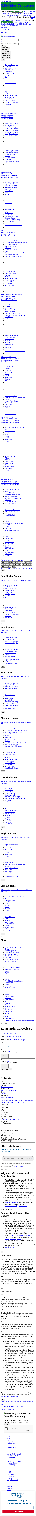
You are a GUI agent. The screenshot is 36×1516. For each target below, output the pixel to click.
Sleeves (7, 375)
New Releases (9, 543)
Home (6, 1016)
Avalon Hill (8, 214)
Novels (7, 491)
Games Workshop (10, 271)
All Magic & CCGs (7, 837)
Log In (22, 20)
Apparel (7, 526)
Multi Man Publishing (11, 216)
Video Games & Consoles (12, 510)
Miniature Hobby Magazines (13, 256)
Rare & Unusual (9, 538)
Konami (7, 399)
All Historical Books (11, 503)
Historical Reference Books (13, 498)
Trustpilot (10, 1488)
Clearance (8, 547)
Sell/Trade (4, 27)
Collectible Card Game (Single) (14, 1036)
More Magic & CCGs (11, 876)
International (11, 1443)
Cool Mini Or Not (10, 157)
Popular (7, 536)
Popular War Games (11, 184)
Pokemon (7, 368)
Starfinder (8, 75)
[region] (18, 1155)
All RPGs (4, 580)
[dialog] (18, 1326)
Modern (7, 192)
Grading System (12, 1463)
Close (3, 1400)
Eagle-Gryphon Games (12, 161)
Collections (4, 31)
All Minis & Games (7, 722)
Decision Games (10, 209)
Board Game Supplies (11, 128)
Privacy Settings (11, 1445)
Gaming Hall (5, 29)
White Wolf (8, 99)
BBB (9, 1490)
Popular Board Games (11, 123)
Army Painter (9, 461)
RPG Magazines (10, 73)
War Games (5, 49)
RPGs (3, 45)
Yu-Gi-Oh (8, 370)
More (3, 59)
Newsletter (10, 1476)
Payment (10, 1442)
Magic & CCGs (6, 55)
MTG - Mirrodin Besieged (26, 1020)
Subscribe (18, 1511)
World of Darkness (10, 68)
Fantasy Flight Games (11, 151)
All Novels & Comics (11, 501)
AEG (6, 163)
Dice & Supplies (6, 57)
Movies (7, 513)
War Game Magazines (11, 185)
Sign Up (6, 1424)
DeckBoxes (8, 377)
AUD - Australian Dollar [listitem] (21, 22)
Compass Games (10, 218)
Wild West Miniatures (11, 255)
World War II (9, 191)
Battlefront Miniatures (11, 335)
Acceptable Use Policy (17, 1166)
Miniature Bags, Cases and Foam (15, 315)
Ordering (10, 1440)
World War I (8, 189)
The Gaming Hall (12, 560)
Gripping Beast (9, 344)
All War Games (5, 676)
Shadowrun (8, 71)
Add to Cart (5, 1056)
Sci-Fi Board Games (11, 135)
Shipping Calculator (12, 1459)
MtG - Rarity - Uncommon (23, 1100)
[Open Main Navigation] (1, 559)
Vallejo (7, 458)
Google (9, 1486)
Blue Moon (8, 346)
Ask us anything (10, 1247)
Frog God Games (10, 100)
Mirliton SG (8, 347)
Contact (3, 20)
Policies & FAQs (12, 1456)
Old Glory (8, 340)
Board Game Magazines (12, 127)
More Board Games (11, 663)
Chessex (7, 465)
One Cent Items (9, 552)
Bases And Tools (10, 431)
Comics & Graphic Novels (13, 489)
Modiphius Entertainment (12, 102)
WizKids (7, 275)
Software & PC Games (12, 511)
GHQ (6, 334)
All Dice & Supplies (7, 890)
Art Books (8, 500)
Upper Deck (8, 403)
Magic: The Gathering (7, 1097)
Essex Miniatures (10, 337)
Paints (6, 318)
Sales (6, 550)
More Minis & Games (11, 768)
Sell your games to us (11, 1202)
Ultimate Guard (9, 466)
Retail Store (33, 17)
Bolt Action (8, 305)
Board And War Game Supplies (14, 427)
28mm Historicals (10, 311)
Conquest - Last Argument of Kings (15, 253)
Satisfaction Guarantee (14, 1461)
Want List (17, 20)
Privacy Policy (11, 1447)
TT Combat (8, 283)
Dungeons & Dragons (11, 65)
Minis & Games (6, 51)
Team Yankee (9, 308)
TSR (6, 92)
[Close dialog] (33, 1493)
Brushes (7, 432)
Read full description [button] (7, 1141)
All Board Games (6, 631)
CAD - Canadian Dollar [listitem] (14, 13)
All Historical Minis (7, 781)
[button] (9, 1024)
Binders (7, 374)
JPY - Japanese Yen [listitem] (25, 15)
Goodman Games (10, 97)
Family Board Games (11, 134)
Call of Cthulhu (9, 70)
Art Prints (7, 521)
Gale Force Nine (10, 285)
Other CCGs (8, 372)
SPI (6, 211)
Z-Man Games (9, 159)
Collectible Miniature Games (13, 244)
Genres (7, 555)
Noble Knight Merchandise (13, 530)
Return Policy (11, 1457)
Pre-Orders (8, 540)
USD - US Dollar (17, 11)
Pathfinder (8, 66)
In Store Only (9, 554)
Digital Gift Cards (10, 515)
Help (8, 1437)
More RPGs (8, 617)
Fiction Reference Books (12, 495)
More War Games (10, 708)
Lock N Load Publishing (12, 220)
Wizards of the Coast (11, 95)
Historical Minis (6, 53)
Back (3, 570)
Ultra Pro (7, 460)
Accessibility (11, 1465)
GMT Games (9, 213)
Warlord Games (9, 339)
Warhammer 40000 (10, 729)
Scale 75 (7, 470)
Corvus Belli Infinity (11, 249)
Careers (9, 1471)
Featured (7, 545)
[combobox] (10, 40)
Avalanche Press (10, 221)
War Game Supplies (11, 187)
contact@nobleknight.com (13, 1239)
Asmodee (7, 156)
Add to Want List (6, 1069)
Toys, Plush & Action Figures (14, 523)
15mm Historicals (10, 310)
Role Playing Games (7, 562)
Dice (6, 77)
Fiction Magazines (10, 493)
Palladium (8, 104)
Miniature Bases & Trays (12, 313)
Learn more (16, 1206)
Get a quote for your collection (21, 1235)
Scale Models (9, 317)
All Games (4, 32)
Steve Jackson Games (11, 152)
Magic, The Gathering (11, 367)
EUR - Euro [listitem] (25, 13)
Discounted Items (10, 549)
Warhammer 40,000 (11, 241)
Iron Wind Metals (10, 282)
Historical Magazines (11, 496)
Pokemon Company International (15, 397)
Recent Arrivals (9, 542)
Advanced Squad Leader (12, 182)
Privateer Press (9, 280)
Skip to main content (7, 1)
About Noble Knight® (14, 1454)
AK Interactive (9, 463)
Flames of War (9, 306)
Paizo (6, 94)
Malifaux (7, 251)
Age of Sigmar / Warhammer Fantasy (16, 242)
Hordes (15, 246)
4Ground (7, 277)
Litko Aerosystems (10, 468)
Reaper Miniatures (10, 273)
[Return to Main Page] (1, 572)
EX (8, 1061)
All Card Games (9, 125)
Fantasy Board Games (11, 132)
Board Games (5, 47)
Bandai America (9, 404)
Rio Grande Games (10, 154)
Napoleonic (8, 194)
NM (8, 1051)
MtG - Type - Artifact (17, 1102)
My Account (9, 20)
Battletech (8, 248)
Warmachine (8, 246)
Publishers (29, 580)
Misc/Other (8, 528)
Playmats (7, 379)
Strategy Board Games (11, 130)
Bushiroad (8, 406)
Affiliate (9, 1473)
